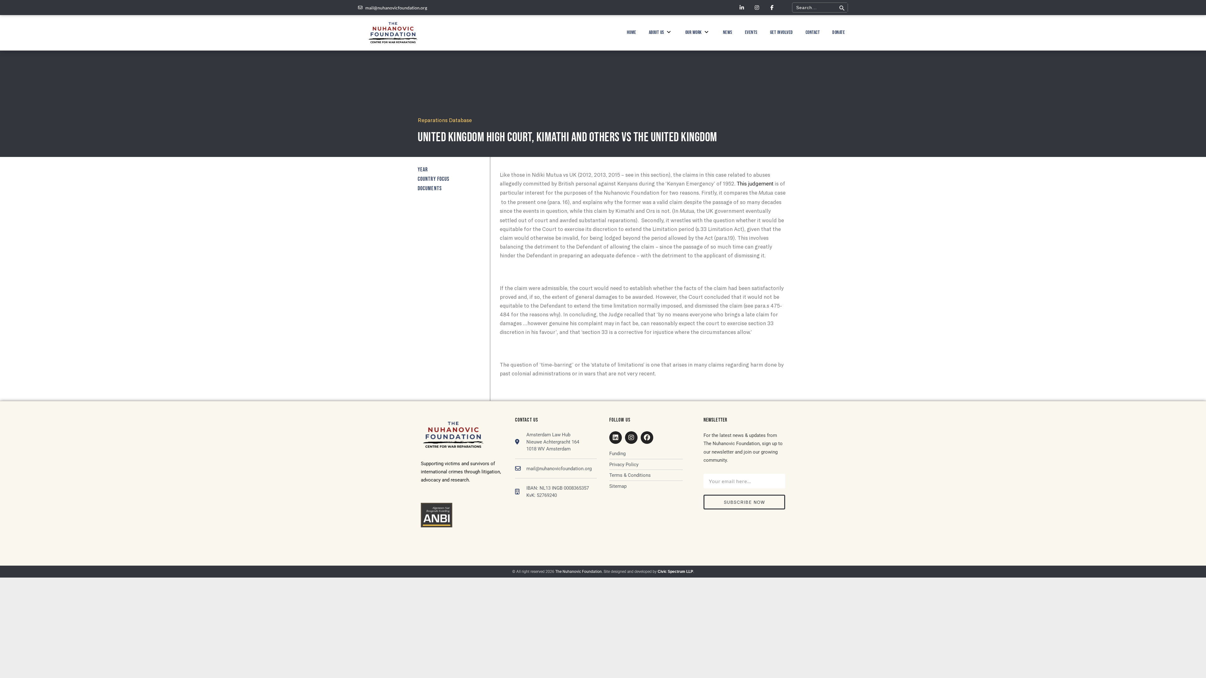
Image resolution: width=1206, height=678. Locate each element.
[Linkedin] (615, 437)
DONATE (838, 32)
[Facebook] (647, 437)
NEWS (727, 32)
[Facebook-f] (772, 7)
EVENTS (751, 32)
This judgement (755, 183)
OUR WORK (693, 32)
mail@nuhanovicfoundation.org (559, 468)
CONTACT (813, 32)
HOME (631, 32)
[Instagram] (756, 7)
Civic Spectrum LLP (675, 571)
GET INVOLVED (781, 32)
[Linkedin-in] (741, 7)
